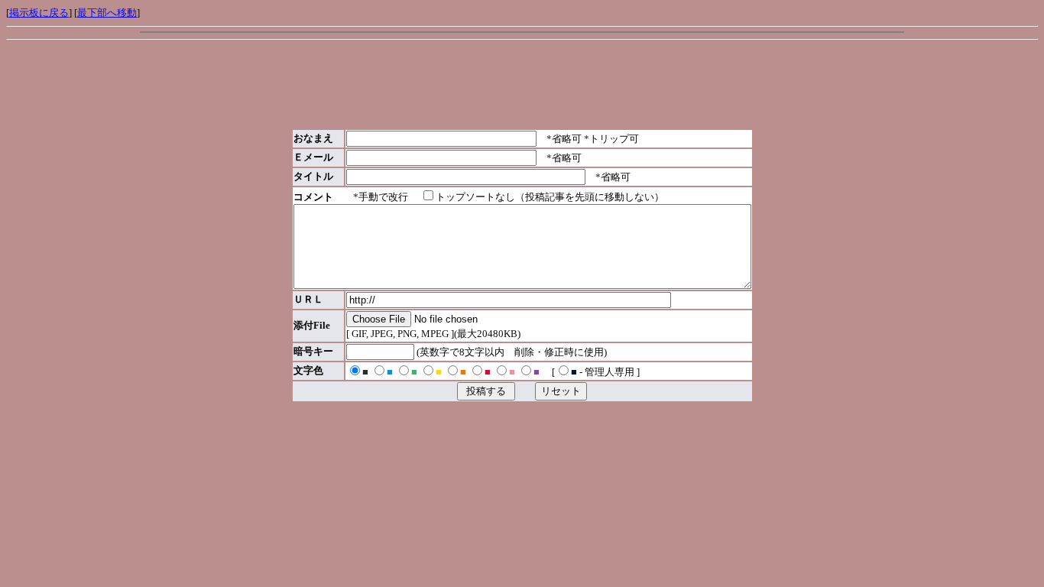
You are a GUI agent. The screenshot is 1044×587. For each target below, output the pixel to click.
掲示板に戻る (39, 12)
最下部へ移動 (107, 12)
